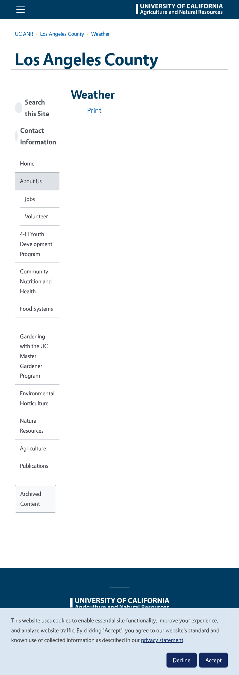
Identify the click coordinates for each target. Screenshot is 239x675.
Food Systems (36, 308)
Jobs (30, 198)
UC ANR (24, 33)
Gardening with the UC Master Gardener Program (34, 356)
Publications (34, 465)
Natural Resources (32, 425)
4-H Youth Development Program (36, 243)
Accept (213, 660)
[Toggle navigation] (20, 9)
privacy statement (162, 640)
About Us (31, 181)
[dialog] (119, 641)
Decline (181, 660)
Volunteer (36, 216)
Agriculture (33, 448)
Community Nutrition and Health (36, 281)
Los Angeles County (62, 33)
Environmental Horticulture (37, 398)
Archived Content (30, 498)
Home (27, 163)
